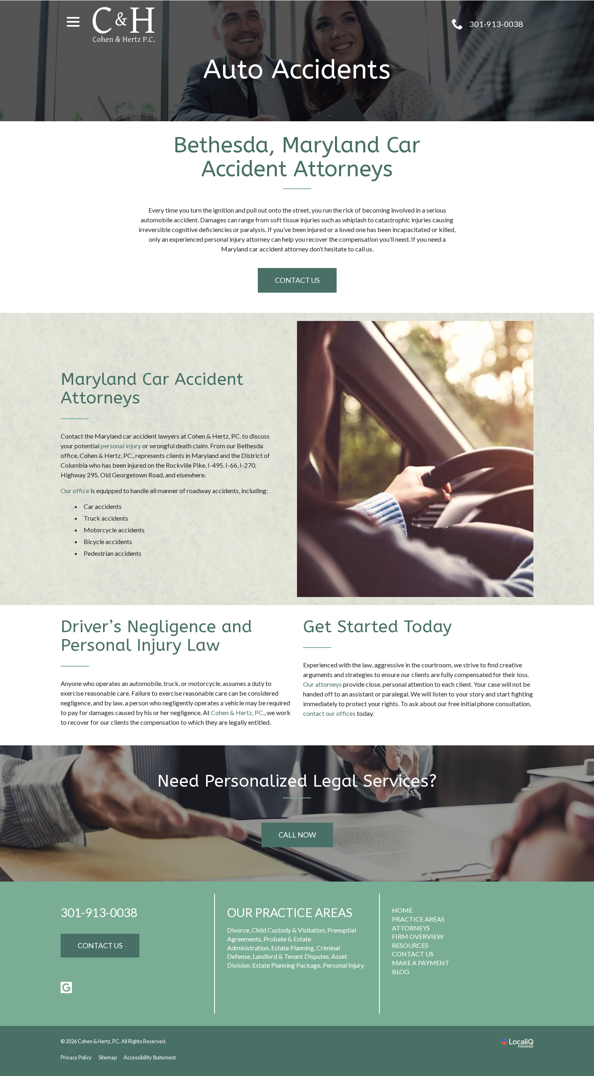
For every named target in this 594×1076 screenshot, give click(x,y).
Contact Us (297, 280)
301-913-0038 (99, 912)
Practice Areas (418, 919)
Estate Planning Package (286, 965)
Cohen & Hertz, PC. (237, 712)
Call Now (297, 834)
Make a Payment (420, 962)
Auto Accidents (297, 69)
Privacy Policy (76, 1057)
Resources (410, 945)
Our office (75, 490)
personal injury (121, 445)
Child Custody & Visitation (288, 930)
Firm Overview (417, 936)
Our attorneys (322, 684)
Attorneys (411, 928)
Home (402, 910)
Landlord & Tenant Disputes (291, 956)
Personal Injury (343, 965)
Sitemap (108, 1057)
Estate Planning (292, 948)
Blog (400, 971)
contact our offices (329, 713)
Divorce (238, 930)
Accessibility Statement (150, 1057)
